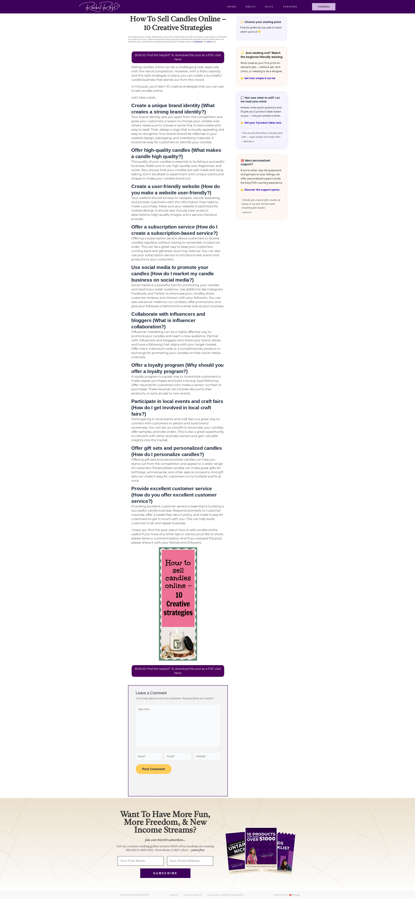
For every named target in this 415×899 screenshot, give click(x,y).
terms (209, 42)
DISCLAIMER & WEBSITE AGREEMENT (225, 895)
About (250, 6)
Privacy (174, 895)
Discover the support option (262, 189)
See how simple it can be (259, 78)
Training (290, 6)
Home (231, 6)
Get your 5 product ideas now (262, 122)
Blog (269, 6)
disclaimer (198, 42)
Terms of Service (192, 895)
